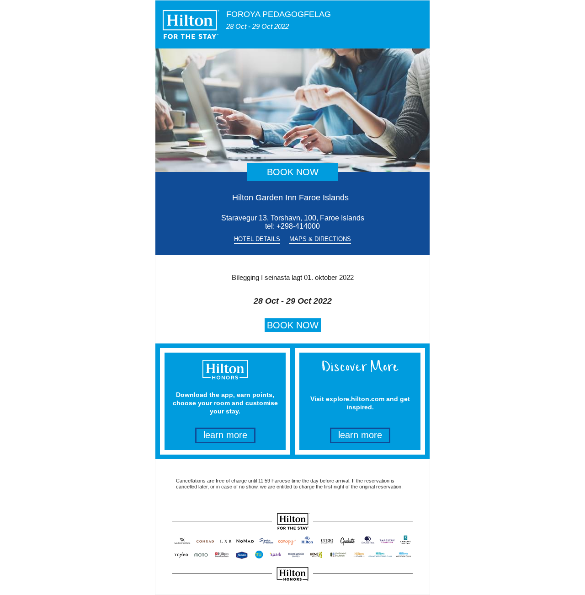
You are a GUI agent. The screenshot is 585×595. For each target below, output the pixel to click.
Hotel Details (257, 239)
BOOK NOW (293, 172)
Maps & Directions (320, 239)
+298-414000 (298, 226)
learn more (225, 435)
